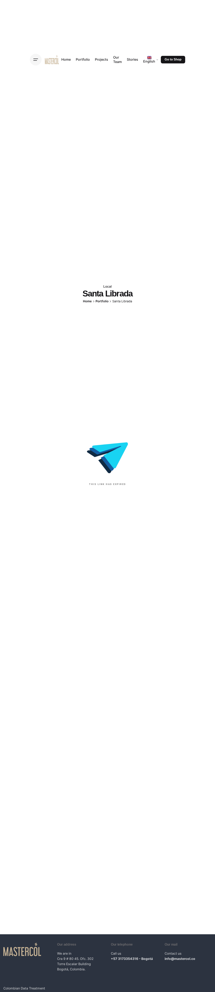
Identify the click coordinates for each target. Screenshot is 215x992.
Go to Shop (173, 59)
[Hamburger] (36, 60)
